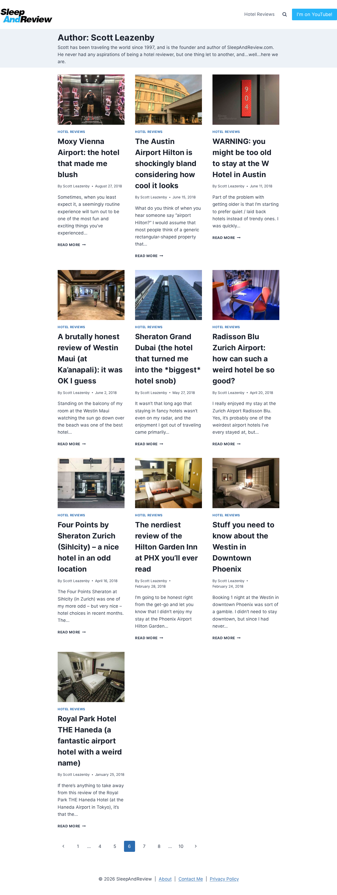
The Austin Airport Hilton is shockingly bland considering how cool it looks (165, 163)
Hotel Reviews (259, 14)
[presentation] (91, 99)
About (165, 879)
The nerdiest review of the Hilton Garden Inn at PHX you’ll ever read (166, 546)
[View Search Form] (284, 14)
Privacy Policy (224, 879)
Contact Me (191, 879)
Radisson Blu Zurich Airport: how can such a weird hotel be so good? (243, 358)
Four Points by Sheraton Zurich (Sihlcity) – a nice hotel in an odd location (88, 546)
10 (181, 846)
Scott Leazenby (76, 186)
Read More (72, 245)
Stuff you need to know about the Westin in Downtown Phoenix (243, 546)
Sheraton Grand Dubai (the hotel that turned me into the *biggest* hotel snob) (168, 358)
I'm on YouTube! (314, 14)
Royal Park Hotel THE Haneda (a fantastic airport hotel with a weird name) (90, 740)
